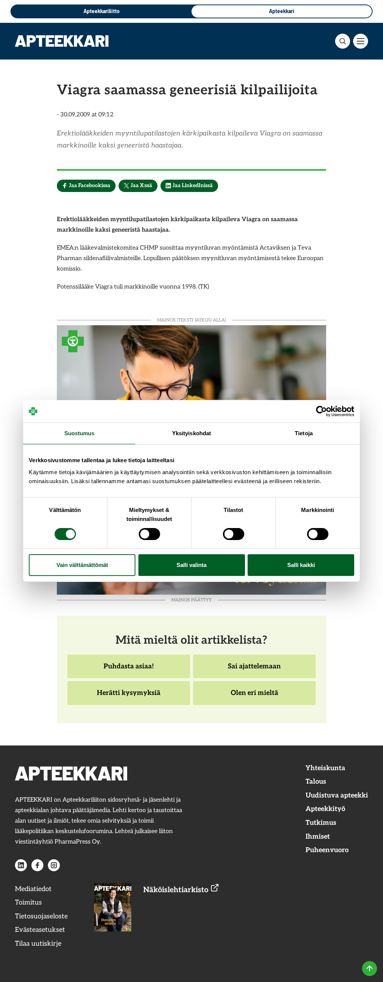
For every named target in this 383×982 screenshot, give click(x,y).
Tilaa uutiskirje (38, 944)
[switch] (149, 534)
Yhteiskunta (325, 768)
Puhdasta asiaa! (128, 670)
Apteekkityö (325, 809)
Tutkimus (321, 823)
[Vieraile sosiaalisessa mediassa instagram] (54, 865)
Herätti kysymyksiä (128, 697)
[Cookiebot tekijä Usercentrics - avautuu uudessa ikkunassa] (321, 411)
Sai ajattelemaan (254, 670)
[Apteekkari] (61, 40)
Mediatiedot (33, 889)
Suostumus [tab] (79, 433)
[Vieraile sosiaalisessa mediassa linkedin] (21, 865)
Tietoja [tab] (304, 433)
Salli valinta (191, 565)
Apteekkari (281, 11)
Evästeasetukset (40, 930)
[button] (342, 41)
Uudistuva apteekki (337, 795)
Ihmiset (318, 837)
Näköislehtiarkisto (176, 889)
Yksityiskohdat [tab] (191, 433)
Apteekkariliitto (101, 11)
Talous (316, 782)
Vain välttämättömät (82, 565)
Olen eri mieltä (254, 697)
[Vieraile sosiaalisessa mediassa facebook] (37, 865)
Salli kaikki (301, 565)
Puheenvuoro (327, 850)
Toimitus (28, 902)
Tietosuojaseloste (41, 916)
